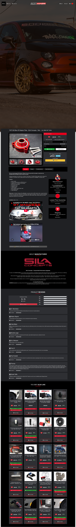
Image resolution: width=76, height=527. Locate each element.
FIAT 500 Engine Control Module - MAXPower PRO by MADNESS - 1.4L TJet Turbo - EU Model (45, 401)
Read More (57, 203)
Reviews (32, 169)
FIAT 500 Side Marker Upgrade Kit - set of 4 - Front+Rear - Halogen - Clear (60, 510)
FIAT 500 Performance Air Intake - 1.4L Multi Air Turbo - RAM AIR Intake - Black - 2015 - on (16, 510)
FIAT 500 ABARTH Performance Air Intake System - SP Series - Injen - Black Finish (31, 483)
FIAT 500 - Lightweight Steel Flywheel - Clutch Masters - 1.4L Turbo (60, 428)
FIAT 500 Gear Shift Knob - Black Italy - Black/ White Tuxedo (15, 428)
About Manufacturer (49, 169)
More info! (64, 141)
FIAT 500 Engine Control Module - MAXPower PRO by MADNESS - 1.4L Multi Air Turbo (30, 401)
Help (61, 3)
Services (9, 3)
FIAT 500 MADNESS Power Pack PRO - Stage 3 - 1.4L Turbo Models (60, 456)
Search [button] (66, 3)
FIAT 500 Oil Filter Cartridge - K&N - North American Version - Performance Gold (45, 428)
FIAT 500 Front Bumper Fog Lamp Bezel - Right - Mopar (30, 456)
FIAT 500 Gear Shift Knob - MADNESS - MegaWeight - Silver (15, 483)
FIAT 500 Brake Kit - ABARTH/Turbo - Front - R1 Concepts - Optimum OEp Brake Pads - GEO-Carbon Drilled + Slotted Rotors (45, 484)
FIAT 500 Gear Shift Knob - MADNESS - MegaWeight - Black (30, 428)
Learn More (58, 155)
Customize (15, 3)
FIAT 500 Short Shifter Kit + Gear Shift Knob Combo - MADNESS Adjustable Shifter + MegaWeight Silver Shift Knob (45, 456)
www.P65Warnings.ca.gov (34, 246)
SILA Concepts (63, 145)
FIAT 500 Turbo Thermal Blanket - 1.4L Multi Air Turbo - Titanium (60, 483)
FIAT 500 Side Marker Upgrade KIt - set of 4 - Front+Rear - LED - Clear (31, 510)
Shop (4, 3)
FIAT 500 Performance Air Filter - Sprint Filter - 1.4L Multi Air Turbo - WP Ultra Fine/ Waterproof (45, 510)
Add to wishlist (61, 149)
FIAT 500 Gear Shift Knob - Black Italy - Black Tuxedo (60, 401)
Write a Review (23, 304)
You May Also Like (39, 169)
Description (26, 169)
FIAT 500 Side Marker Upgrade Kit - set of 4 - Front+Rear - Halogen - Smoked (16, 401)
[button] (41, 146)
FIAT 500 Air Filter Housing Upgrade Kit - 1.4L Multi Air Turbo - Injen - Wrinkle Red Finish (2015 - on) (16, 456)
